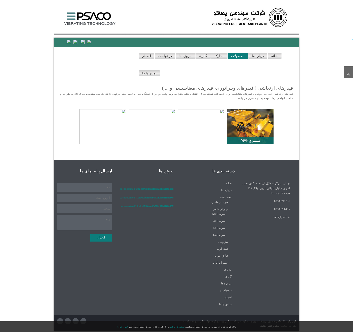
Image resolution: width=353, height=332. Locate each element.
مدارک (228, 269)
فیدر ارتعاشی (220, 209)
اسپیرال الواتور (220, 262)
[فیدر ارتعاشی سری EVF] (152, 126)
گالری (228, 276)
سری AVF (219, 221)
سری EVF (219, 228)
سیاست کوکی (177, 326)
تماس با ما (225, 304)
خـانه (229, 183)
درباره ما (226, 190)
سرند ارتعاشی (220, 202)
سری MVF (219, 214)
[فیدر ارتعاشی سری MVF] (250, 126)
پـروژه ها (226, 283)
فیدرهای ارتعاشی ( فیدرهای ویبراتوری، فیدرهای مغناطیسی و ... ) (227, 88)
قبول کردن (122, 326)
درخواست (226, 290)
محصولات (226, 197)
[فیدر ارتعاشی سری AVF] (201, 126)
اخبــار (228, 297)
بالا (348, 74)
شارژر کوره (221, 255)
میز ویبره (223, 241)
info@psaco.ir (282, 217)
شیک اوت (223, 248)
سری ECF (219, 234)
